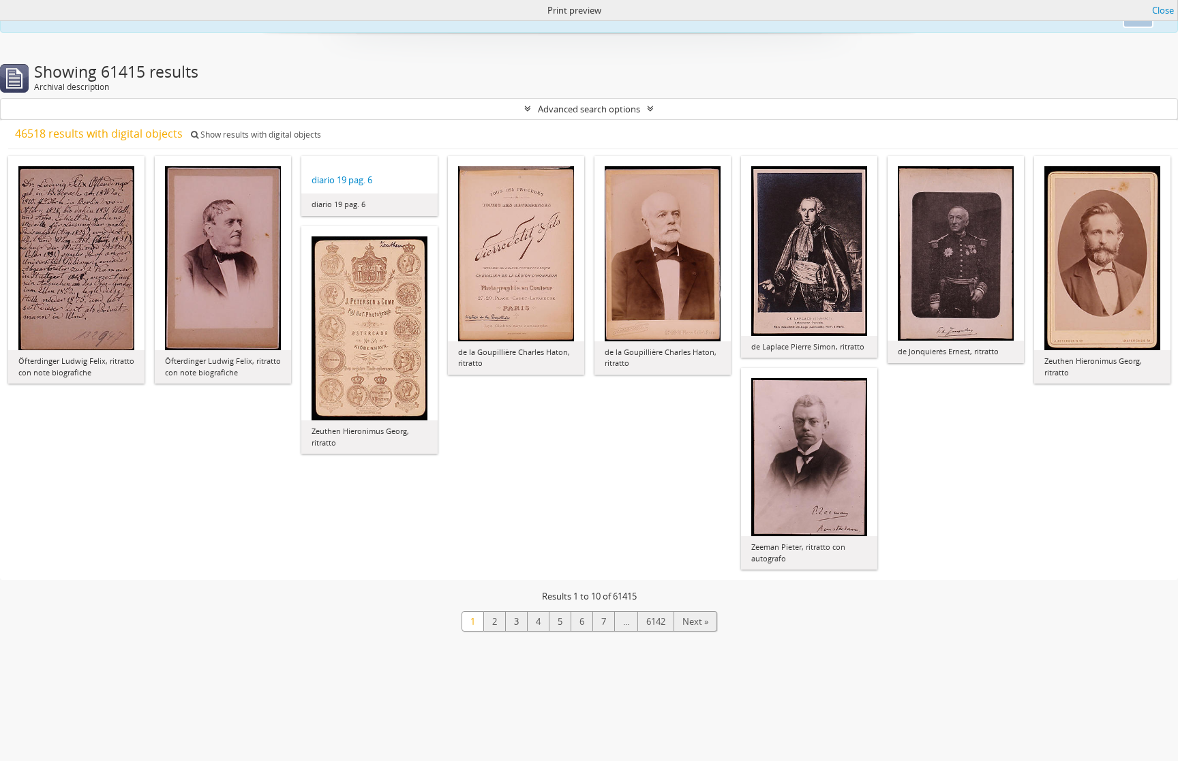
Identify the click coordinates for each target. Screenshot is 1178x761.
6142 (655, 621)
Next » (695, 621)
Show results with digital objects (259, 134)
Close (1163, 10)
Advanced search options (589, 109)
